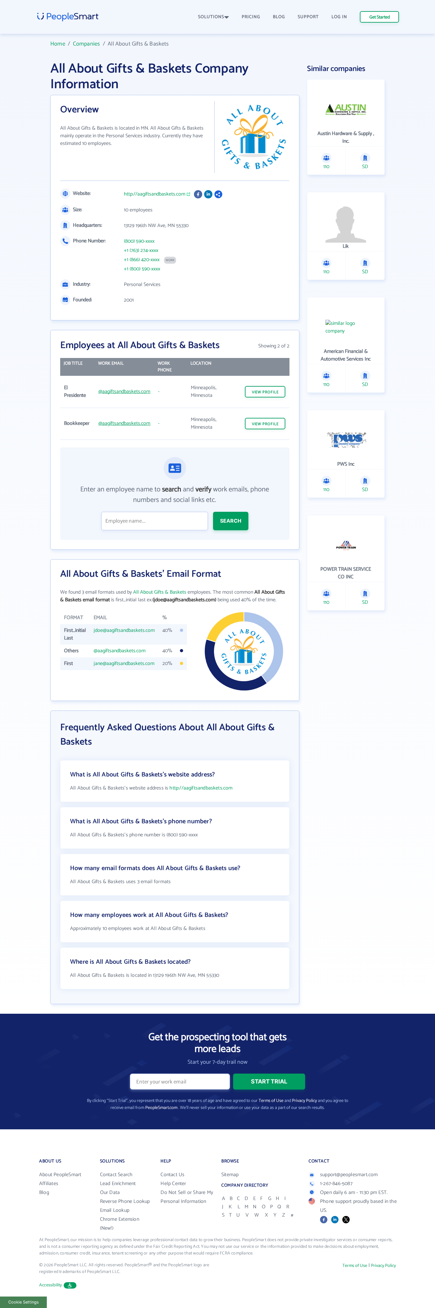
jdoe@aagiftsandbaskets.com (124, 630)
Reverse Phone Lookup (125, 1201)
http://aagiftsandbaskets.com (154, 194)
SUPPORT (308, 17)
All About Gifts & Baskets (159, 592)
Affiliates (48, 1183)
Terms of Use (271, 1100)
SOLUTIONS (211, 17)
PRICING (251, 17)
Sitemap (230, 1174)
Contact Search (116, 1174)
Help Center (173, 1183)
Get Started (379, 17)
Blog (44, 1192)
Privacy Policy (304, 1100)
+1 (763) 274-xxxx (141, 250)
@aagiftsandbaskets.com (124, 391)
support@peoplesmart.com (349, 1174)
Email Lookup (114, 1210)
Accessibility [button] (50, 1285)
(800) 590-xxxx (139, 241)
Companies (86, 44)
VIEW (265, 392)
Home (57, 44)
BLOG (279, 17)
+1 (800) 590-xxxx (142, 269)
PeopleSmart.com (161, 1107)
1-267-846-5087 (336, 1183)
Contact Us (172, 1174)
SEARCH (230, 521)
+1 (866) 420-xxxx (142, 260)
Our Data (110, 1192)
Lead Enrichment (118, 1183)
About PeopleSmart (60, 1174)
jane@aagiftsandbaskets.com (124, 663)
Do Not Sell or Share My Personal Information (186, 1197)
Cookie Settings (23, 1302)
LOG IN (339, 17)
